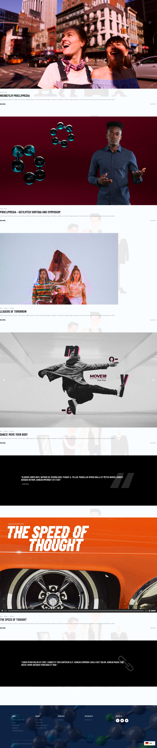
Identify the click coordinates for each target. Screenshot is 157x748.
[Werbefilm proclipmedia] (78, 44)
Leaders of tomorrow (13, 311)
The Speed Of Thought (13, 619)
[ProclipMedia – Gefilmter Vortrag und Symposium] (78, 161)
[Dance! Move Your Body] (78, 379)
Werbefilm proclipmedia (15, 95)
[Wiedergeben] (2, 611)
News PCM (3, 92)
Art (1, 308)
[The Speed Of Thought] (78, 565)
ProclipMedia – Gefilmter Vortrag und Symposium (30, 212)
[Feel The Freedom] (78, 480)
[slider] (153, 610)
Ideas (5, 308)
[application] (78, 611)
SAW (153, 104)
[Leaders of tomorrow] (59, 269)
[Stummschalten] (149, 611)
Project (12, 308)
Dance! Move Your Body (14, 434)
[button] (153, 380)
